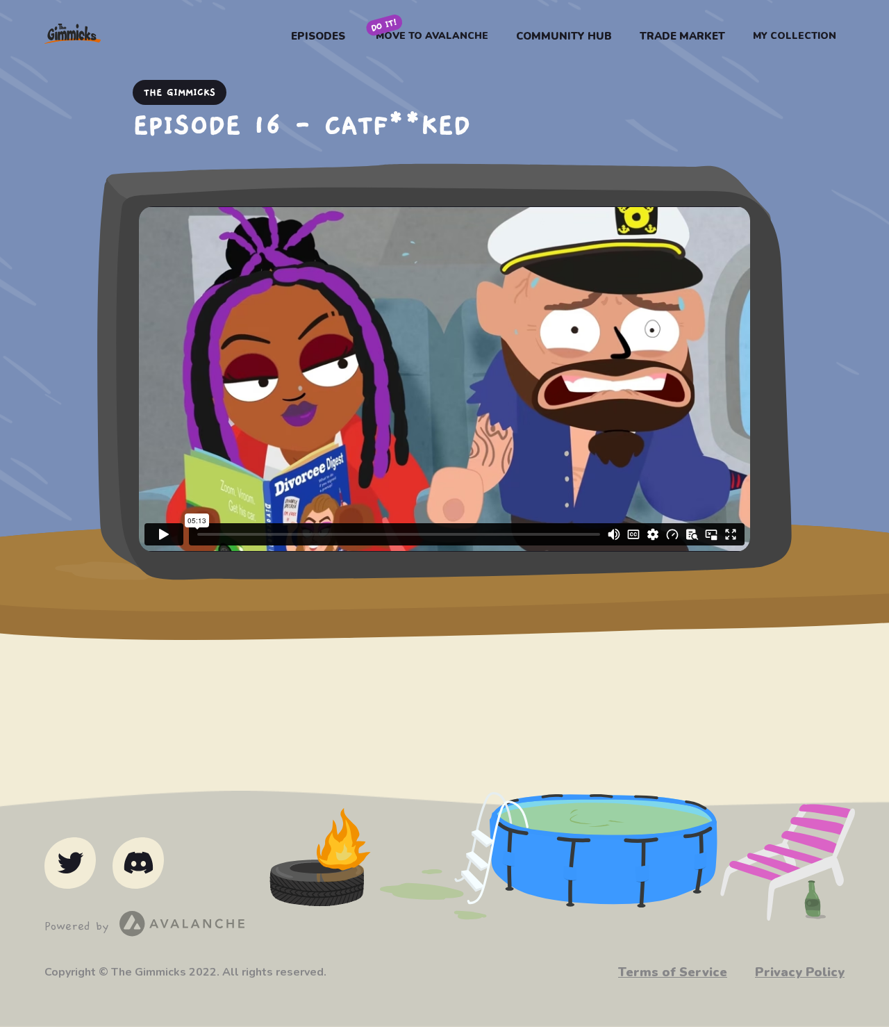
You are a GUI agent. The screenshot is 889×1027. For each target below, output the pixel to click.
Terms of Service (672, 972)
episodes (318, 36)
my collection (794, 35)
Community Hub (564, 36)
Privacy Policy (800, 972)
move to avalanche (432, 35)
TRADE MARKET (682, 36)
